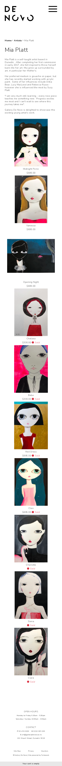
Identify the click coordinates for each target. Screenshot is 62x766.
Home (8, 40)
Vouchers (44, 751)
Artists (18, 40)
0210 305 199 (39, 731)
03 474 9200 (24, 731)
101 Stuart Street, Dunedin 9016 (31, 738)
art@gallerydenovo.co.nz (32, 734)
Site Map (17, 751)
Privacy (31, 751)
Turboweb (45, 755)
